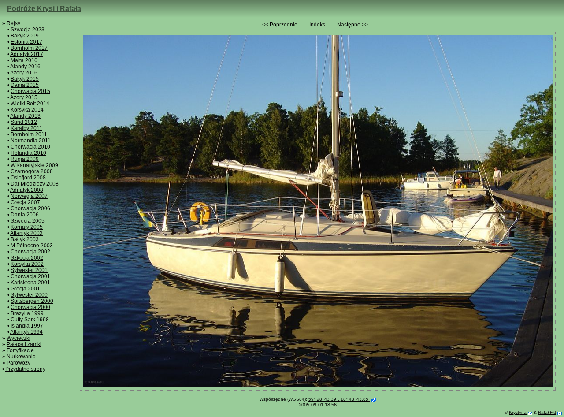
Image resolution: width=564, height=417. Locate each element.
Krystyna (518, 412)
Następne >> (352, 25)
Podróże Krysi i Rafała (44, 8)
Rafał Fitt (547, 412)
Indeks (317, 25)
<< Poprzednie (279, 25)
